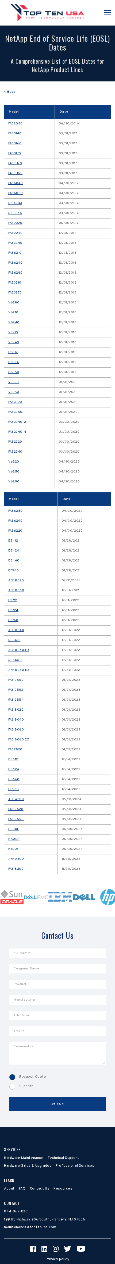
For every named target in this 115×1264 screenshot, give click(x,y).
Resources (62, 1189)
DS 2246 (15, 213)
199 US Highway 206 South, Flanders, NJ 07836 (44, 1220)
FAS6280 (15, 273)
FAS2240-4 (17, 432)
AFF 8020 (16, 580)
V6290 (14, 481)
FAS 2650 (16, 819)
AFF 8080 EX (18, 670)
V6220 (13, 462)
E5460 (14, 560)
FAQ (22, 1189)
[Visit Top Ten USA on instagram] (56, 1249)
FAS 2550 (16, 680)
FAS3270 (15, 293)
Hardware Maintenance (23, 1158)
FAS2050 (15, 123)
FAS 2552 (16, 690)
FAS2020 (15, 223)
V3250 (13, 392)
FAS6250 (15, 511)
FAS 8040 (16, 720)
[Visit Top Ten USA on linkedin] (44, 1249)
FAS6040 (15, 183)
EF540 (13, 570)
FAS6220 (15, 531)
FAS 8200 (16, 869)
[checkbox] (57, 1082)
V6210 (13, 312)
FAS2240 (15, 452)
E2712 (12, 600)
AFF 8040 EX (18, 650)
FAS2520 (15, 749)
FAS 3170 (15, 163)
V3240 (13, 342)
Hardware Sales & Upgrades (27, 1166)
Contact (12, 1203)
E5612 (13, 759)
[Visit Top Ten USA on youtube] (81, 1249)
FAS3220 (15, 402)
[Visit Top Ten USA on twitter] (67, 1249)
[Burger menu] (107, 12)
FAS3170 (14, 153)
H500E (14, 839)
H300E (13, 829)
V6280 (14, 302)
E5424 (13, 551)
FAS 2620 (16, 809)
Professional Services (75, 1166)
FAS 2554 (16, 700)
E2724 (13, 610)
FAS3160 (15, 143)
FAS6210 (15, 253)
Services (12, 1149)
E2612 (13, 352)
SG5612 (14, 640)
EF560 (13, 789)
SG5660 (15, 660)
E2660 (13, 372)
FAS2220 (15, 442)
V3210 (13, 332)
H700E (13, 849)
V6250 (14, 472)
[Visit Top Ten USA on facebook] (33, 1249)
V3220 (13, 382)
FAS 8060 (16, 730)
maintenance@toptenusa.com (30, 1227)
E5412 (13, 541)
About (9, 1189)
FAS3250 (15, 412)
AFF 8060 (16, 590)
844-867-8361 (16, 1211)
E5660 (14, 779)
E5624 (13, 769)
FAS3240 (15, 243)
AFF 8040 (16, 630)
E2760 (13, 620)
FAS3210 (14, 283)
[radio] (57, 1077)
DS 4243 (15, 203)
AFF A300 (16, 859)
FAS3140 (15, 133)
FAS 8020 (16, 710)
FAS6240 (15, 263)
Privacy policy (58, 1259)
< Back (9, 92)
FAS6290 (15, 521)
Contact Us (39, 1189)
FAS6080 (15, 193)
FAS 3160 (15, 173)
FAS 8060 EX (18, 739)
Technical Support (63, 1158)
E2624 (13, 362)
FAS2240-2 (17, 422)
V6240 (14, 322)
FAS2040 (15, 233)
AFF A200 (16, 799)
